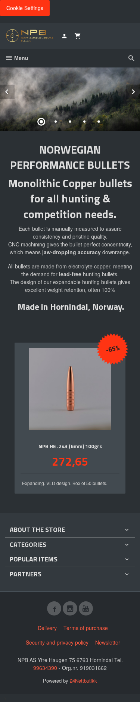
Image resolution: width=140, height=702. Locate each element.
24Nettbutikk (83, 680)
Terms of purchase (85, 628)
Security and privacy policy (57, 642)
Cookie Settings (24, 8)
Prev (14, 90)
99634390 (45, 667)
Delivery (47, 628)
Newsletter (107, 642)
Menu (20, 58)
